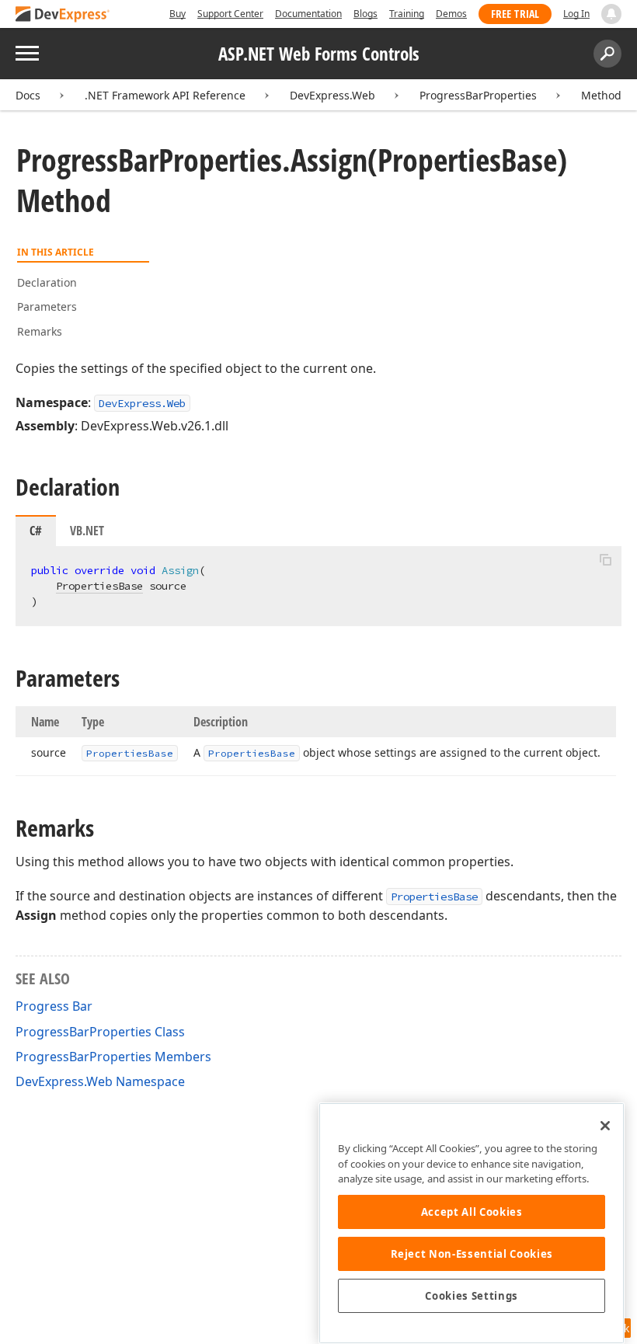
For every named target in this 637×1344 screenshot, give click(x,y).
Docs (28, 95)
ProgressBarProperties (478, 95)
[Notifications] (611, 14)
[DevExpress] (63, 15)
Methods (604, 95)
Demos (451, 13)
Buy (177, 13)
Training (406, 13)
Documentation (308, 13)
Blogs (365, 13)
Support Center (230, 13)
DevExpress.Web (332, 95)
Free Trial (515, 13)
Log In (576, 13)
